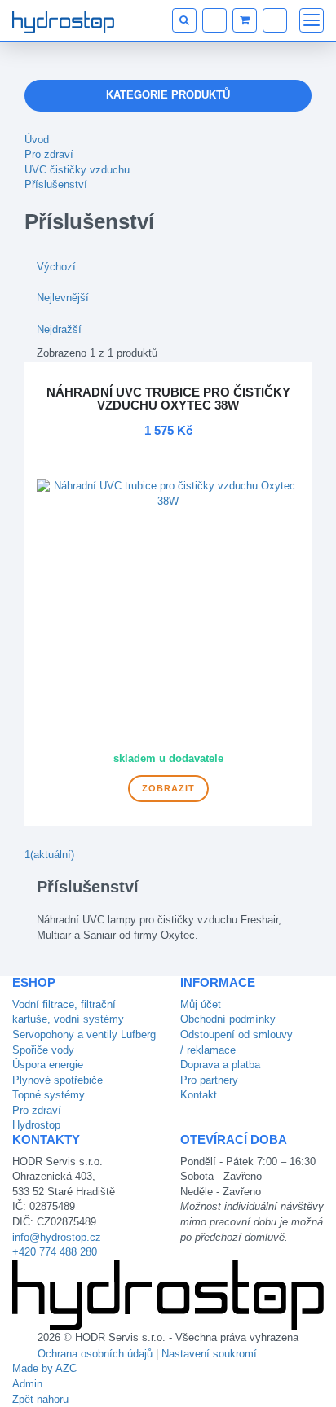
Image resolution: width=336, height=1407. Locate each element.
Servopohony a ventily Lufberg (84, 1034)
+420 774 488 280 (54, 1252)
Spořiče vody (43, 1050)
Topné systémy (48, 1095)
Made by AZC (44, 1368)
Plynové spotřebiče (57, 1080)
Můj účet (200, 1004)
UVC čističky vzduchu (77, 170)
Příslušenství (55, 184)
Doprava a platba (220, 1065)
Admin (27, 1384)
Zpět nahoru (40, 1399)
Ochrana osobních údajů (95, 1354)
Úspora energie (47, 1065)
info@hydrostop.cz (56, 1237)
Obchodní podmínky (228, 1019)
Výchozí (56, 267)
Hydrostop (36, 1125)
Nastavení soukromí (209, 1354)
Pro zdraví (48, 154)
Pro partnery (209, 1080)
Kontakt (198, 1095)
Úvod (36, 140)
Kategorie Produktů (168, 95)
